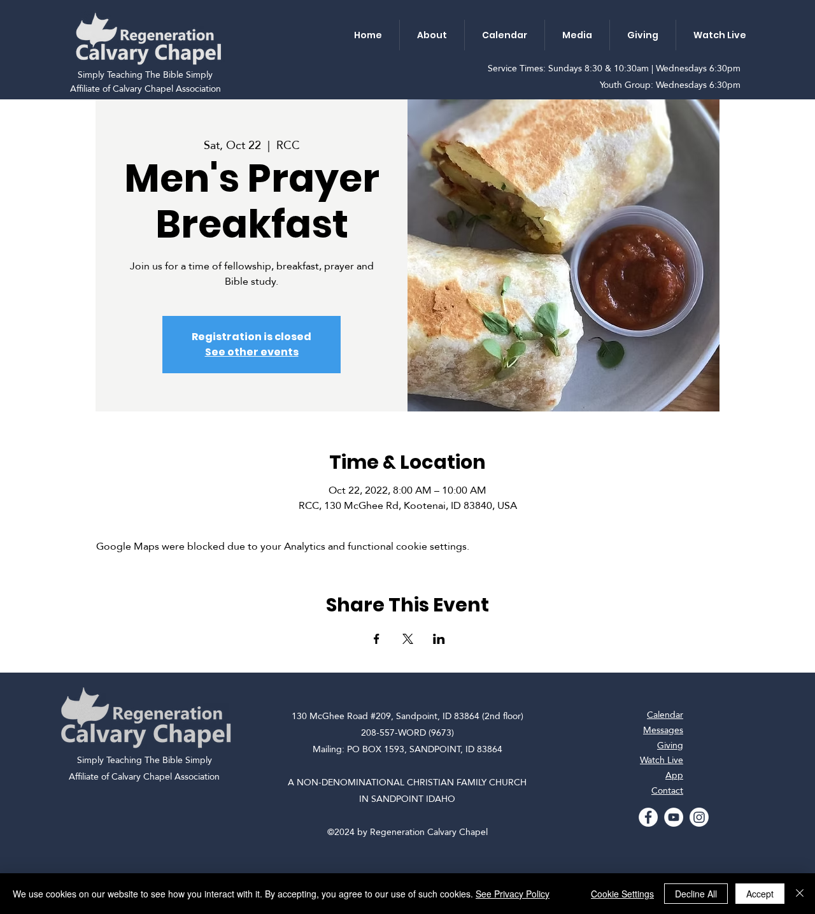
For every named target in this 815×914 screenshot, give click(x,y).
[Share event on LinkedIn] (439, 639)
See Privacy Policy (512, 893)
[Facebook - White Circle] (648, 817)
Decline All (696, 893)
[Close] (799, 893)
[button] (431, 35)
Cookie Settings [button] (622, 893)
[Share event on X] (408, 639)
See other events (252, 352)
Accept (760, 893)
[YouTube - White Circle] (673, 817)
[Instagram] (699, 817)
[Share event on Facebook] (377, 639)
